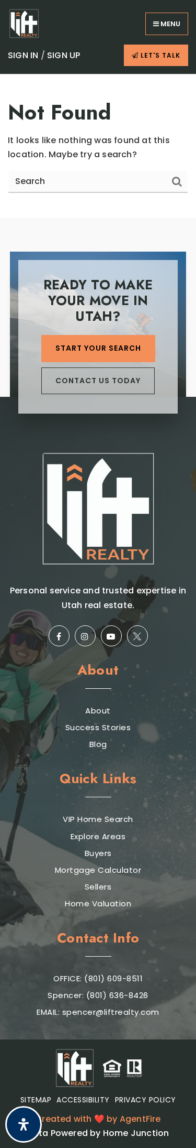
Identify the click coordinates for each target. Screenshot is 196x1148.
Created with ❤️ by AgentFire (97, 1119)
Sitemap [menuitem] (36, 1100)
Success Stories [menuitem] (98, 727)
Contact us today (98, 380)
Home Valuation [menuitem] (98, 903)
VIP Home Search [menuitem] (98, 819)
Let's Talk (159, 55)
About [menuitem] (98, 711)
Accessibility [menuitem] (83, 1100)
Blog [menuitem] (98, 744)
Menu (169, 24)
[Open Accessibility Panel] (23, 1124)
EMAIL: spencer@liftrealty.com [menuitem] (98, 1012)
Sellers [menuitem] (98, 887)
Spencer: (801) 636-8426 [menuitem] (98, 995)
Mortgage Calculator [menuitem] (98, 870)
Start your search (98, 348)
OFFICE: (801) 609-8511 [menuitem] (98, 978)
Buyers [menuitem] (98, 853)
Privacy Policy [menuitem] (145, 1100)
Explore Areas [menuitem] (98, 836)
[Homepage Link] (24, 23)
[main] (98, 146)
